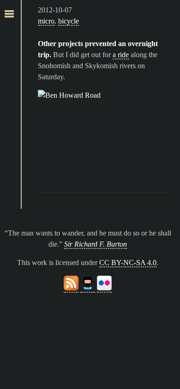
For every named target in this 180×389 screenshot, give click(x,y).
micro (46, 21)
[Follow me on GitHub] (87, 288)
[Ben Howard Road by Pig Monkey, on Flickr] (104, 134)
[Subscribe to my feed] (71, 288)
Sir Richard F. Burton (95, 244)
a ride (121, 55)
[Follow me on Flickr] (104, 288)
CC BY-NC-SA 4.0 (127, 262)
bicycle (68, 21)
